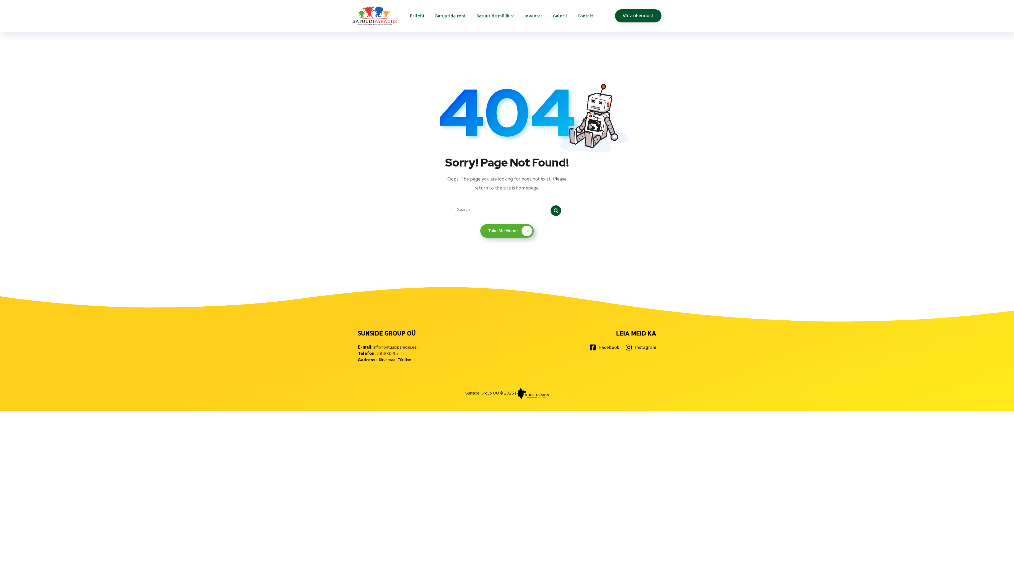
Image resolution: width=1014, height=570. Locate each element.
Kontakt (586, 15)
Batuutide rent (450, 15)
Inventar (533, 15)
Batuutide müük (492, 15)
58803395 (387, 353)
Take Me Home (503, 231)
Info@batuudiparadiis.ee (395, 347)
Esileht (417, 15)
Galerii (560, 15)
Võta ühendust (638, 15)
